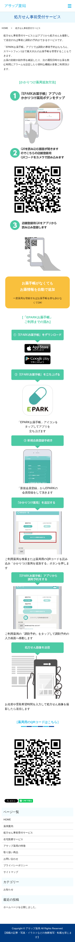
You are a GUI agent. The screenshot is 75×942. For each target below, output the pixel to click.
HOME (5, 28)
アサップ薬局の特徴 (14, 845)
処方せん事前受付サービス (18, 832)
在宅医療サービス (13, 839)
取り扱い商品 (10, 852)
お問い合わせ (10, 858)
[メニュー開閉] (69, 6)
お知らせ (8, 889)
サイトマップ (10, 872)
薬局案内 (8, 826)
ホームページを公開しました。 (20, 907)
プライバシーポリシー (15, 865)
